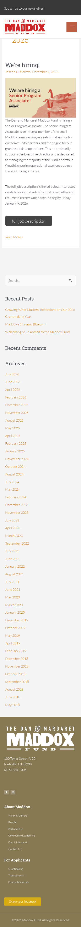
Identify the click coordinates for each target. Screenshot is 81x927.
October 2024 (15, 466)
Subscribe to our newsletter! (24, 8)
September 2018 (17, 682)
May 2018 (12, 705)
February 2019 (15, 651)
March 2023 (14, 536)
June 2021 (12, 589)
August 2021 (14, 574)
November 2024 (16, 459)
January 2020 (15, 612)
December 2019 (16, 620)
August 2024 (14, 474)
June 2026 (12, 382)
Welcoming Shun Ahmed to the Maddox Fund (37, 332)
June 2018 (12, 697)
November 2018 (16, 666)
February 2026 (15, 397)
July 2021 (12, 582)
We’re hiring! (22, 64)
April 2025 (12, 436)
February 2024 (15, 497)
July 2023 (12, 520)
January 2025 (15, 451)
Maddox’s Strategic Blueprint (26, 324)
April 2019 (12, 643)
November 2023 (16, 512)
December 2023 (16, 505)
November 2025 (16, 413)
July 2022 (12, 551)
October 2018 (15, 674)
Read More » (14, 236)
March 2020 (14, 605)
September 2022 (17, 543)
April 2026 (12, 389)
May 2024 (12, 489)
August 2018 (14, 689)
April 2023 (12, 528)
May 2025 (12, 428)
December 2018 (16, 658)
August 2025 (14, 420)
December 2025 (16, 405)
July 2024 (12, 482)
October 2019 (15, 628)
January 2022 (15, 566)
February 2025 (15, 443)
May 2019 (12, 635)
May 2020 (12, 597)
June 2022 (12, 559)
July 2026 (12, 374)
